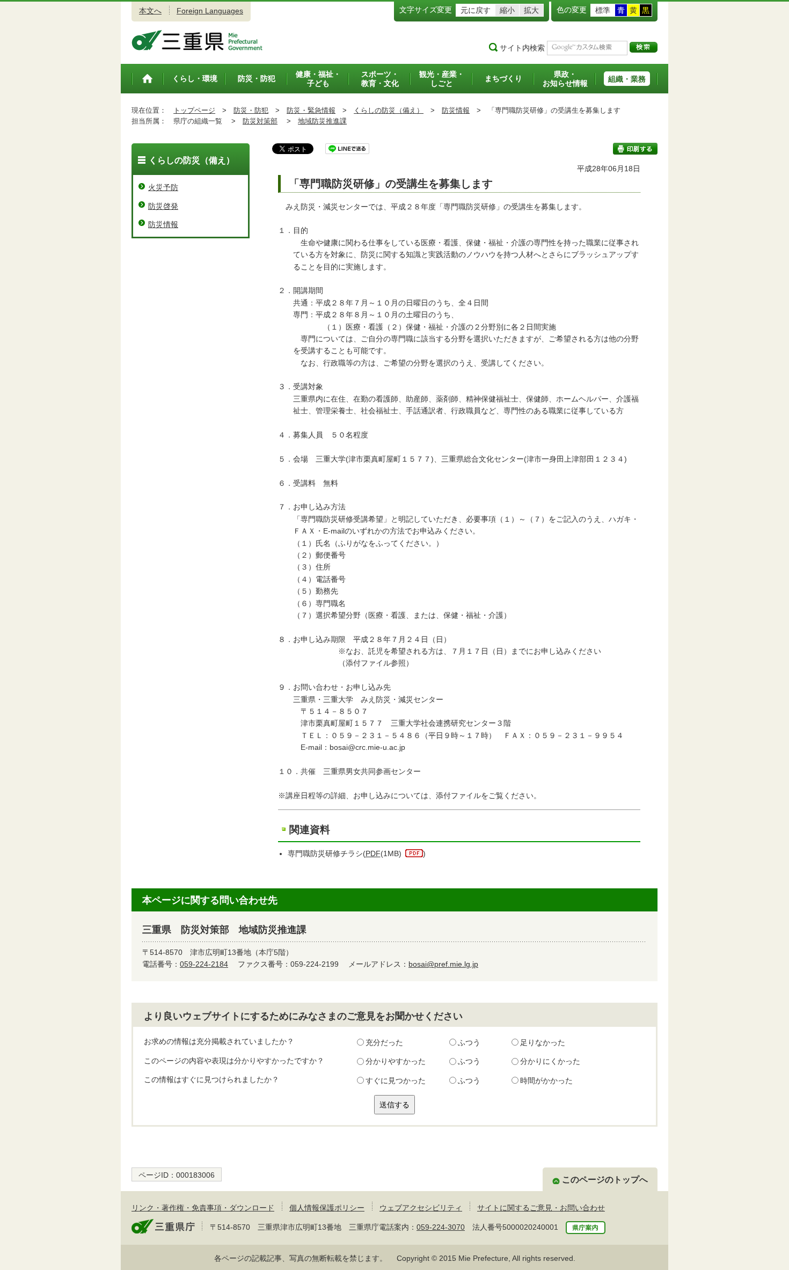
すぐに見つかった (396, 1080)
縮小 (507, 10)
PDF (373, 853)
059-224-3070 (441, 1227)
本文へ (150, 10)
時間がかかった (546, 1080)
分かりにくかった (550, 1061)
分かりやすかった (396, 1061)
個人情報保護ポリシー (326, 1207)
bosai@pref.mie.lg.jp (443, 964)
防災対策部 (260, 121)
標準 (602, 10)
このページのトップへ (605, 1179)
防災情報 (456, 110)
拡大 (531, 10)
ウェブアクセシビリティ (420, 1207)
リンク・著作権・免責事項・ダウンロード (203, 1207)
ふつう (469, 1042)
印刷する (635, 149)
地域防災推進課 (322, 121)
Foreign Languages (210, 10)
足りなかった (542, 1042)
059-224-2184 (204, 964)
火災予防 (163, 187)
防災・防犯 (250, 110)
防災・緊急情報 (311, 110)
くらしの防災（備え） (388, 110)
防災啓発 (163, 206)
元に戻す (476, 10)
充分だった (384, 1042)
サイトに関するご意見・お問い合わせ (541, 1207)
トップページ (194, 110)
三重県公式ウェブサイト (197, 40)
